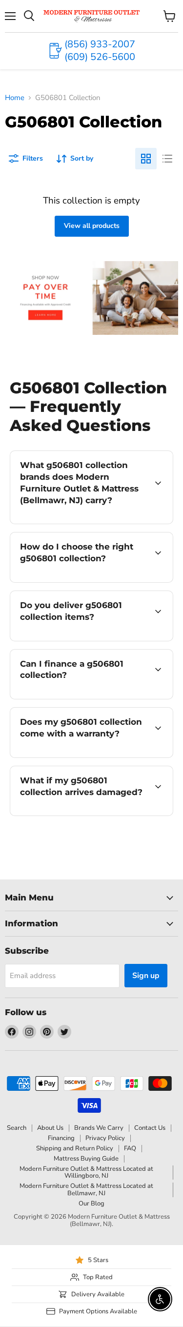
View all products (92, 225)
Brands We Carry (98, 1127)
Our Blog (91, 1203)
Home (14, 98)
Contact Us (149, 1127)
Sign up (146, 975)
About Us (50, 1127)
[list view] (167, 158)
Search (16, 1127)
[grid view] (146, 158)
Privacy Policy (105, 1138)
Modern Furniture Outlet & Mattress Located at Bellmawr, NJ (86, 1190)
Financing (61, 1138)
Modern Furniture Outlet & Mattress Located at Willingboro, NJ (86, 1172)
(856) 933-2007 (99, 44)
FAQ (130, 1148)
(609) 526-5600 (99, 56)
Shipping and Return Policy (74, 1148)
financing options (88, 697)
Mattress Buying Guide (86, 1158)
